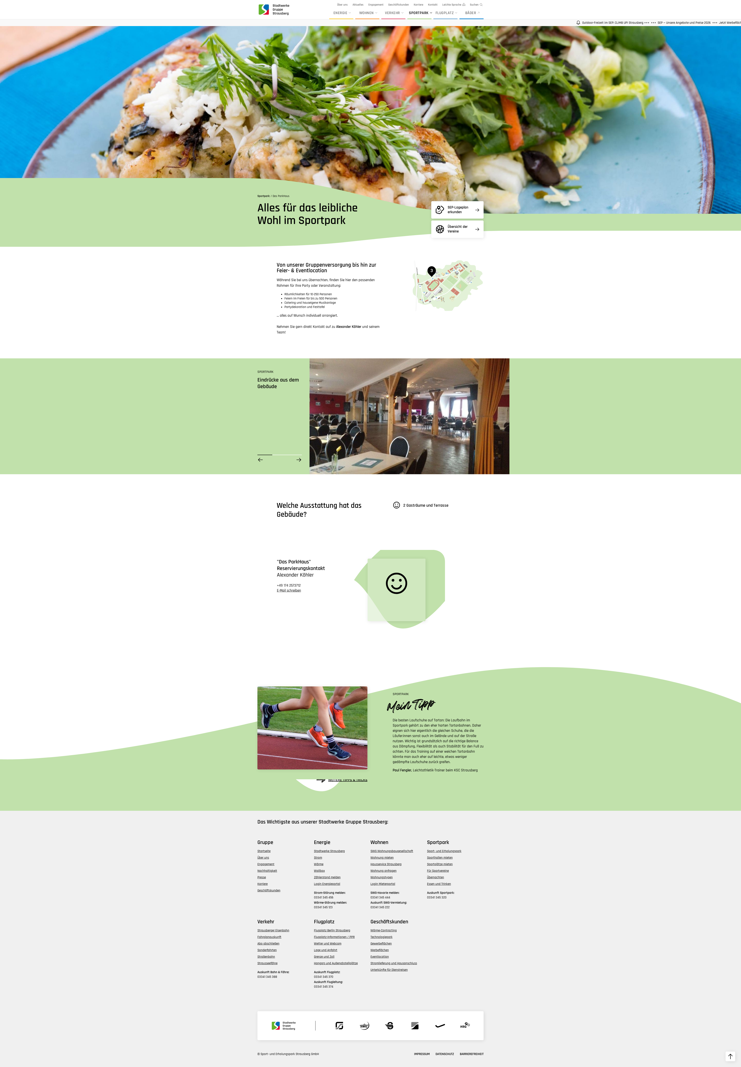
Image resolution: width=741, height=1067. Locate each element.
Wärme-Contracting (383, 930)
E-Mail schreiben (289, 590)
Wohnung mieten (382, 858)
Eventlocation (379, 957)
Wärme (318, 864)
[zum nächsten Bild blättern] (299, 460)
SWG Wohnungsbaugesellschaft (391, 851)
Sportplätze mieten (440, 864)
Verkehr (392, 13)
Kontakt (432, 5)
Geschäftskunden (398, 5)
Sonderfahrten (267, 950)
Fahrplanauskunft (269, 937)
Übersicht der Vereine (458, 229)
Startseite (264, 851)
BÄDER (470, 13)
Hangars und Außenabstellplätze (336, 963)
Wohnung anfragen (383, 871)
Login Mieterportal (382, 884)
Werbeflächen (379, 950)
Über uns (342, 5)
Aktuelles (358, 5)
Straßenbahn (266, 957)
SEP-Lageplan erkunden (458, 210)
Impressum (422, 1054)
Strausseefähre (267, 963)
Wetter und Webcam (327, 943)
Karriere (418, 5)
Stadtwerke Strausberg (329, 851)
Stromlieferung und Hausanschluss (393, 963)
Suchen (474, 5)
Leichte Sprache (451, 5)
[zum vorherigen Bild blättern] (260, 460)
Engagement (375, 5)
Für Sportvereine (438, 871)
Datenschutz (445, 1054)
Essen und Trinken (439, 884)
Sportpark (419, 13)
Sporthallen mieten (440, 858)
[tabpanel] (409, 416)
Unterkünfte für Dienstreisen (389, 970)
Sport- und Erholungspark (444, 851)
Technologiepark (381, 937)
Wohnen (366, 13)
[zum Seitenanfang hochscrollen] (730, 1056)
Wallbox (319, 871)
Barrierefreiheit (472, 1054)
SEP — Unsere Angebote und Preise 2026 (576, 23)
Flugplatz (445, 13)
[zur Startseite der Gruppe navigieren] (273, 9)
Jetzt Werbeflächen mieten (630, 23)
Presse (261, 877)
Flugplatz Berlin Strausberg (332, 930)
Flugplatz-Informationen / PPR (334, 937)
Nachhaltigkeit (267, 871)
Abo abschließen (268, 943)
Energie (340, 13)
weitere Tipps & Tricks (347, 779)
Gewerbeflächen (381, 943)
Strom (318, 858)
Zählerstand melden (327, 877)
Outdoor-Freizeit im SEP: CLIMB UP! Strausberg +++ (508, 23)
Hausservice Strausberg (386, 864)
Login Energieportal (327, 884)
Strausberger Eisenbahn (273, 930)
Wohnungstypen (381, 877)
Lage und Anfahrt (325, 950)
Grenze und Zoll (324, 957)
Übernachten (435, 877)
